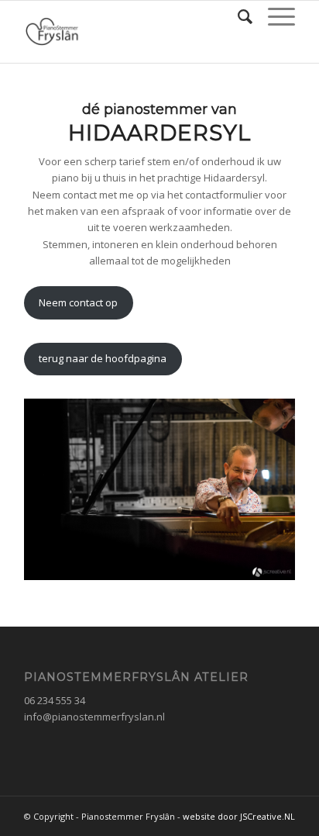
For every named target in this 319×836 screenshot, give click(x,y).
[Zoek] (237, 16)
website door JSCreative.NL (239, 816)
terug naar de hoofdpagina (102, 358)
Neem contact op (78, 302)
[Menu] (273, 16)
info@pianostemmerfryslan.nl (94, 717)
